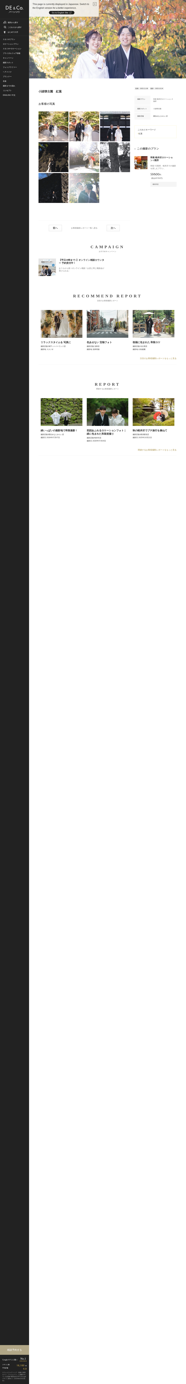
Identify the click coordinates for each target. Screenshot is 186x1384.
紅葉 (140, 133)
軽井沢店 (156, 184)
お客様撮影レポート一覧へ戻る (84, 228)
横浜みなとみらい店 (160, 116)
